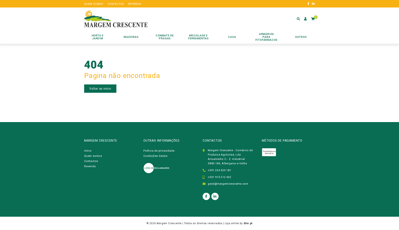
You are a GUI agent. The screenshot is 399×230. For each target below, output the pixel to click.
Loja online (232, 223)
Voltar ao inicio (100, 88)
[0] (313, 19)
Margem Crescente (169, 223)
